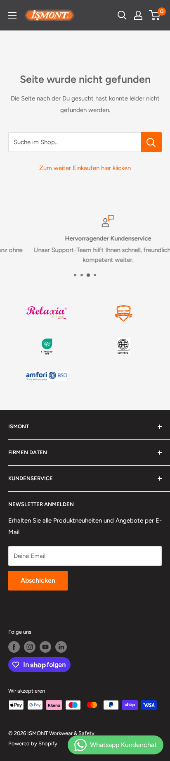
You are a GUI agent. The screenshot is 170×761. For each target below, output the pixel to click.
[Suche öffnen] (122, 15)
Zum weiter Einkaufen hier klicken (85, 168)
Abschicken (38, 580)
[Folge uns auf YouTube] (45, 647)
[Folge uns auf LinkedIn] (61, 647)
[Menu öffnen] (12, 15)
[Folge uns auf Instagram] (29, 647)
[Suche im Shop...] (151, 142)
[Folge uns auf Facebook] (14, 647)
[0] (155, 15)
